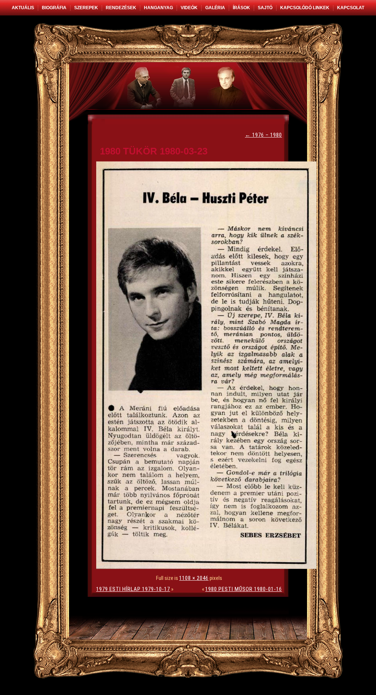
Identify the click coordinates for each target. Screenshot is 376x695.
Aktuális (23, 7)
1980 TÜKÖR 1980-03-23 (153, 151)
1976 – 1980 (263, 135)
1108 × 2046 (194, 578)
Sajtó (265, 7)
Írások (241, 7)
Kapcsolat (350, 7)
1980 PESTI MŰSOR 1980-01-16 (243, 589)
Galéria (215, 7)
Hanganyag (158, 7)
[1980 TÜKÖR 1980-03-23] (208, 567)
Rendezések (121, 7)
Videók (189, 7)
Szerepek (86, 7)
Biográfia (54, 7)
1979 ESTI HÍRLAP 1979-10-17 (133, 589)
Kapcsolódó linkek (304, 7)
